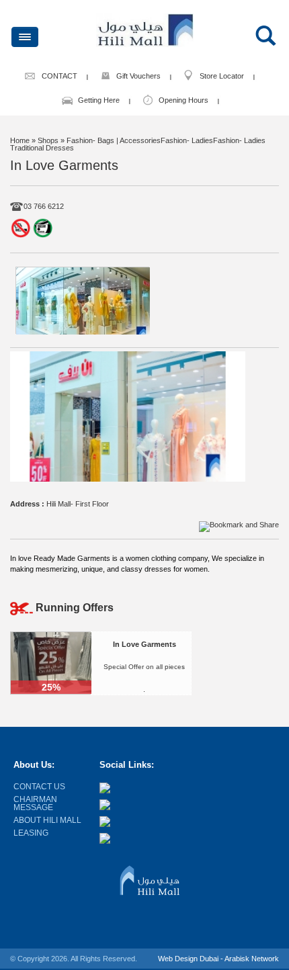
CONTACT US (39, 786)
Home (20, 140)
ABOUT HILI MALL (47, 820)
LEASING (30, 833)
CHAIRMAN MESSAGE (35, 803)
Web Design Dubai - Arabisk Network (218, 959)
